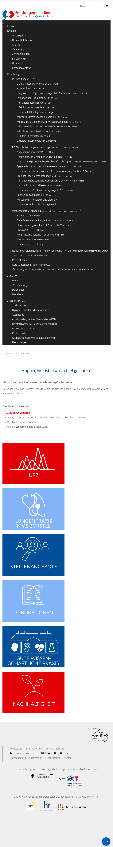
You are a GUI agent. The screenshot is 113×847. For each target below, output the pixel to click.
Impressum (53, 758)
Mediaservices (34, 748)
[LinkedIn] (49, 753)
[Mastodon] (61, 753)
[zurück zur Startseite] (28, 14)
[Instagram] (42, 753)
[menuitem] (10, 26)
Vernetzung (16, 748)
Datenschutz (17, 758)
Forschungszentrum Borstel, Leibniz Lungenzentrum (47, 769)
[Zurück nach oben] (94, 841)
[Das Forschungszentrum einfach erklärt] (11, 753)
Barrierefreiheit (35, 758)
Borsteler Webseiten (26, 753)
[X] (67, 753)
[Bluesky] (55, 753)
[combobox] (91, 6)
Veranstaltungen (55, 748)
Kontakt (68, 758)
